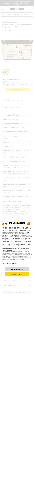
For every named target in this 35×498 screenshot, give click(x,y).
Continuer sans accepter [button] (9, 262)
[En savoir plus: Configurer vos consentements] (17, 269)
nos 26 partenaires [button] (21, 230)
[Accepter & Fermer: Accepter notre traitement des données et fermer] (17, 274)
